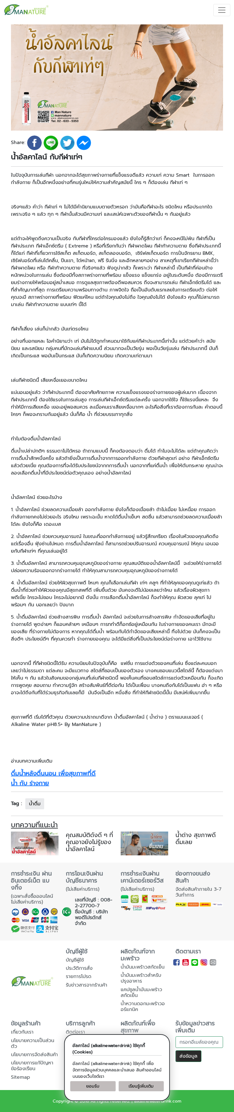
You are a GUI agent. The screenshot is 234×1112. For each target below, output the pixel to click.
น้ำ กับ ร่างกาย (30, 783)
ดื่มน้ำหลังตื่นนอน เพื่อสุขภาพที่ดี (53, 773)
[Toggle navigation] (221, 10)
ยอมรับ (92, 1086)
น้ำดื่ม (35, 803)
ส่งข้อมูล (188, 1056)
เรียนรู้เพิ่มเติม (141, 1086)
